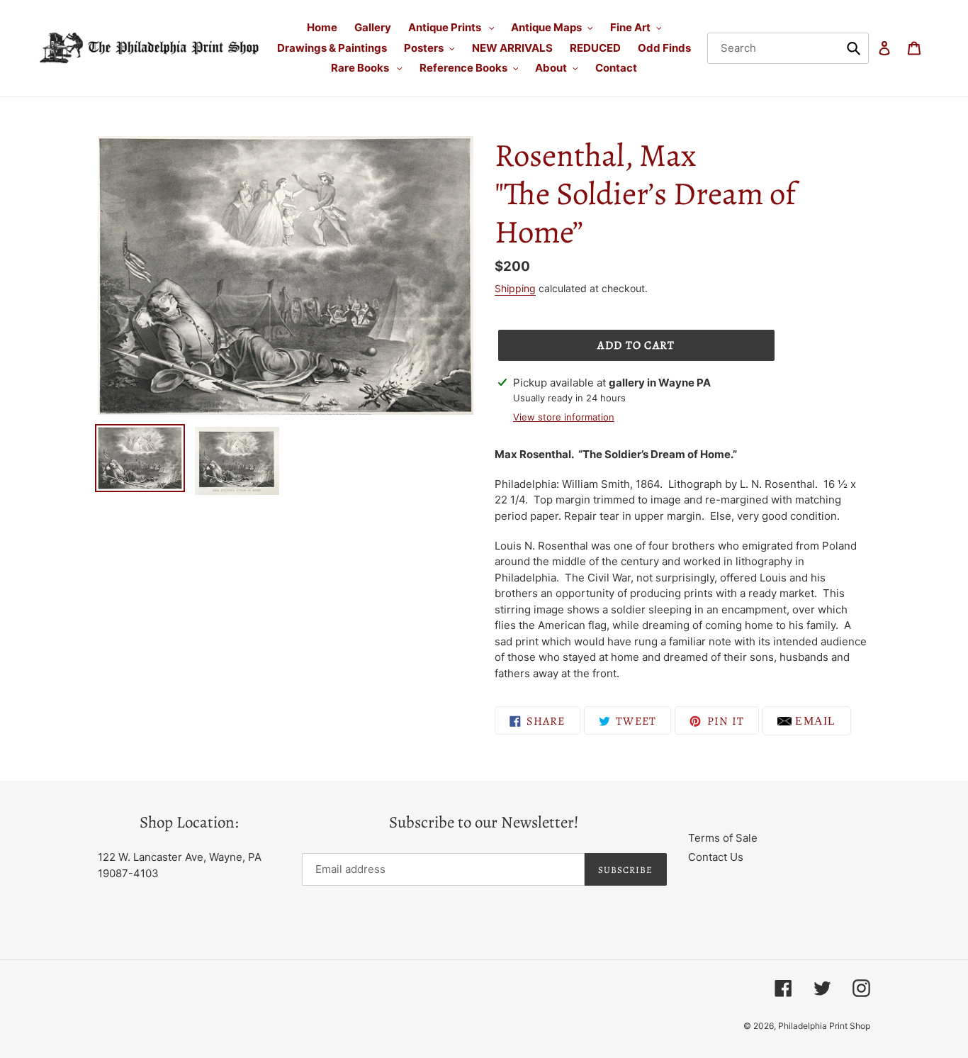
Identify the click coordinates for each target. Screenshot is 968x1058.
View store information (563, 417)
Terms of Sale (723, 838)
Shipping (515, 288)
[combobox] (788, 48)
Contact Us (715, 857)
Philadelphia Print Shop (824, 1025)
